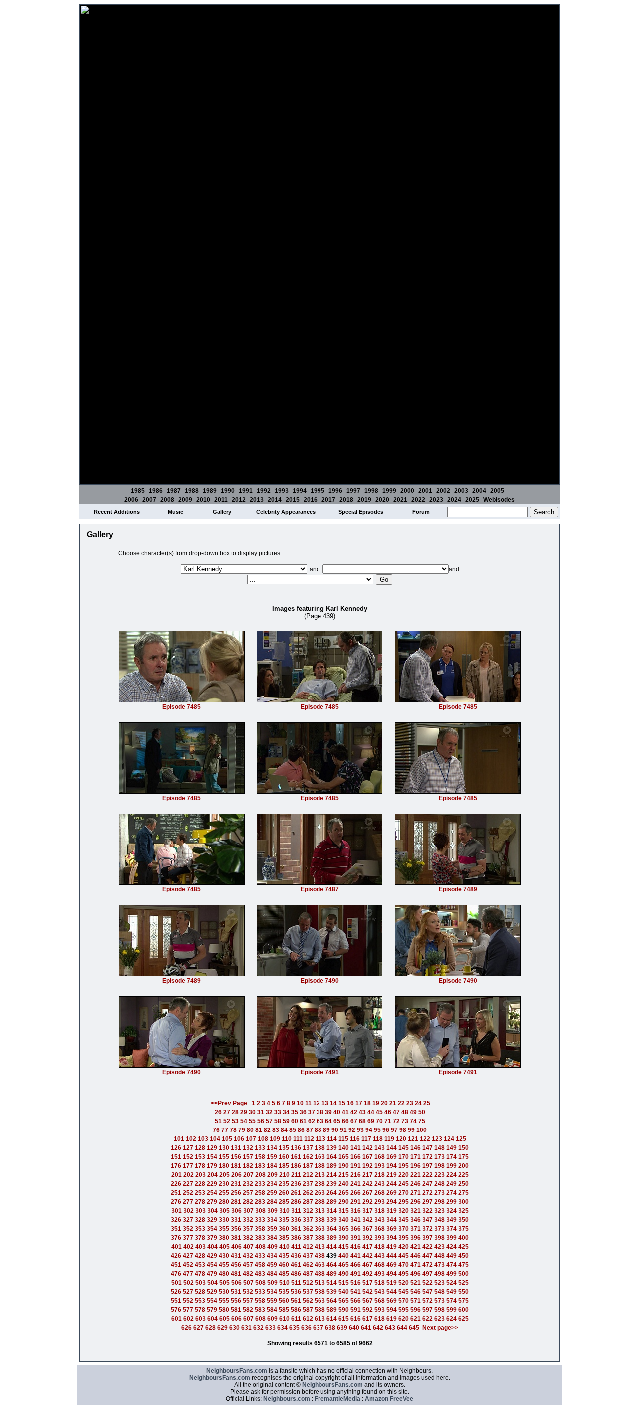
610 (284, 1318)
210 (284, 1174)
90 (334, 1130)
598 (439, 1309)
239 (331, 1183)
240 (343, 1183)
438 (320, 1255)
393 (379, 1237)
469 (391, 1264)
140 (343, 1147)
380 (224, 1237)
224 (451, 1174)
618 (379, 1318)
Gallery (222, 512)
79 (241, 1130)
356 (236, 1228)
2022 (418, 499)
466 (355, 1264)
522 (427, 1282)
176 (176, 1165)
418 (379, 1246)
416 (355, 1246)
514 (331, 1282)
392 (367, 1237)
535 (284, 1291)
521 (415, 1282)
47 (396, 1112)
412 (308, 1246)
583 (260, 1309)
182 (248, 1165)
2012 (239, 499)
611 (296, 1318)
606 (236, 1318)
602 (188, 1318)
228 (200, 1183)
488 (320, 1273)
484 (272, 1273)
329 (212, 1219)
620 (403, 1318)
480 (224, 1273)
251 (176, 1192)
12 (316, 1103)
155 (224, 1156)
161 (296, 1156)
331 (236, 1219)
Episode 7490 (320, 980)
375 (463, 1228)
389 (331, 1237)
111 (298, 1138)
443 (379, 1255)
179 (212, 1165)
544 (391, 1291)
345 (403, 1219)
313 (320, 1210)
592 (367, 1309)
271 (415, 1192)
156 (236, 1156)
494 (391, 1273)
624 (451, 1318)
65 (336, 1121)
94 (368, 1130)
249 (451, 1183)
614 (331, 1318)
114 (332, 1138)
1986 (156, 490)
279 (212, 1201)
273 (439, 1192)
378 (200, 1237)
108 (263, 1138)
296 (415, 1201)
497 (427, 1273)
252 (188, 1192)
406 (236, 1246)
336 (296, 1219)
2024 (454, 499)
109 (275, 1138)
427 (188, 1255)
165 (343, 1156)
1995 (317, 490)
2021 (400, 499)
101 (179, 1138)
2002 (443, 490)
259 (272, 1192)
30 (252, 1112)
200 (463, 1165)
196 (415, 1165)
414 (331, 1246)
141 (355, 1147)
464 (331, 1264)
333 (260, 1219)
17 (358, 1103)
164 (331, 1156)
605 (224, 1318)
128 (200, 1147)
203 (200, 1174)
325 (463, 1210)
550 (463, 1291)
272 (427, 1192)
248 (439, 1183)
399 (451, 1237)
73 (404, 1121)
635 (294, 1327)
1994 (300, 490)
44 (370, 1112)
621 (415, 1318)
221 (415, 1174)
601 (176, 1318)
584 (272, 1309)
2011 (221, 499)
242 (367, 1183)
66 (345, 1121)
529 (212, 1291)
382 (248, 1237)
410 (284, 1246)
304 (212, 1210)
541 (355, 1291)
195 (403, 1165)
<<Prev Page (229, 1103)
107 (251, 1138)
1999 (389, 490)
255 (224, 1192)
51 (218, 1121)
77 (224, 1130)
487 (308, 1273)
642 (378, 1327)
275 (463, 1192)
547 (427, 1291)
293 (379, 1201)
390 (343, 1237)
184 (272, 1165)
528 (200, 1291)
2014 (275, 499)
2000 (407, 490)
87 (309, 1130)
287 (308, 1201)
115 (343, 1138)
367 (367, 1228)
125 (461, 1138)
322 (427, 1210)
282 (248, 1201)
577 (188, 1309)
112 (309, 1138)
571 (415, 1300)
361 (296, 1228)
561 (296, 1300)
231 (236, 1183)
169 (391, 1156)
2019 (364, 499)
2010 (203, 499)
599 (451, 1309)
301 (176, 1210)
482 (248, 1273)
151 (176, 1156)
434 (272, 1255)
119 (389, 1138)
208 (260, 1174)
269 (391, 1192)
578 (200, 1309)
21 (392, 1103)
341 (355, 1219)
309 (272, 1210)
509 (272, 1282)
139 (331, 1147)
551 (176, 1300)
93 (360, 1130)
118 (378, 1138)
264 (331, 1192)
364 (331, 1228)
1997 (353, 490)
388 (320, 1237)
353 (200, 1228)
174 (451, 1156)
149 (451, 1147)
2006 (131, 499)
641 (366, 1327)
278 (200, 1201)
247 (427, 1183)
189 (331, 1165)
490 (343, 1273)
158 (260, 1156)
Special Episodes (360, 512)
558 (260, 1300)
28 (235, 1112)
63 (320, 1121)
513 (320, 1282)
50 (421, 1112)
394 (391, 1237)
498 (439, 1273)
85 (292, 1130)
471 (415, 1264)
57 (269, 1121)
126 (176, 1147)
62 (311, 1121)
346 (415, 1219)
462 (308, 1264)
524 (451, 1282)
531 (236, 1291)
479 (212, 1273)
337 (308, 1219)
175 (463, 1156)
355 (224, 1228)
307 (248, 1210)
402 (188, 1246)
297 (427, 1201)
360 (284, 1228)
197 (427, 1165)
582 (248, 1309)
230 (224, 1183)
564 (331, 1300)
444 (391, 1255)
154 (212, 1156)
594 (391, 1309)
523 (439, 1282)
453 (200, 1264)
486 (296, 1273)
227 (188, 1183)
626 (186, 1327)
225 (463, 1174)
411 (296, 1246)
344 (391, 1219)
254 (212, 1192)
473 (439, 1264)
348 (439, 1219)
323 (439, 1210)
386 (296, 1237)
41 (345, 1112)
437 (308, 1255)
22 (401, 1103)
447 (427, 1255)
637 (318, 1327)
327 (188, 1219)
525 (463, 1282)
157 (248, 1156)
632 (258, 1327)
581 (236, 1309)
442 (367, 1255)
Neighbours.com (286, 1398)
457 (248, 1264)
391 (355, 1237)
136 (296, 1147)
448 (439, 1255)
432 (248, 1255)
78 (233, 1130)
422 (427, 1246)
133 (260, 1147)
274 (451, 1192)
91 (343, 1130)
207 (248, 1174)
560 (284, 1300)
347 (427, 1219)
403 (200, 1246)
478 (200, 1273)
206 (236, 1174)
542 (367, 1291)
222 (427, 1174)
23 (409, 1103)
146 (415, 1147)
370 (403, 1228)
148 (439, 1147)
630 (234, 1327)
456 (236, 1264)
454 (212, 1264)
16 (350, 1103)
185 (284, 1165)
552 (188, 1300)
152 (188, 1156)
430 (224, 1255)
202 (188, 1174)
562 (308, 1300)
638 (330, 1327)
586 (296, 1309)
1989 (210, 490)
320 (403, 1210)
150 (463, 1147)
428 (200, 1255)
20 (384, 1103)
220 (403, 1174)
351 (176, 1228)
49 (413, 1112)
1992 (264, 490)
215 (343, 1174)
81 (258, 1130)
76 (216, 1130)
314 (331, 1210)
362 (308, 1228)
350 (463, 1219)
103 (203, 1138)
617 (367, 1318)
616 (355, 1318)
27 (226, 1112)
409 (272, 1246)
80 (250, 1130)
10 (300, 1103)
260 (284, 1192)
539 (331, 1291)
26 (218, 1112)
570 (403, 1300)
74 (413, 1121)
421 (415, 1246)
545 (403, 1291)
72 (396, 1121)
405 (224, 1246)
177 (188, 1165)
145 (403, 1147)
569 (391, 1300)
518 (379, 1282)
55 (252, 1121)
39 (328, 1112)
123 (437, 1138)
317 (367, 1210)
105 (227, 1138)
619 (391, 1318)
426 (176, 1255)
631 (246, 1327)
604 (212, 1318)
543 (379, 1291)
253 (200, 1192)
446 (415, 1255)
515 (343, 1282)
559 (272, 1300)
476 (176, 1273)
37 (311, 1112)
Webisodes (499, 499)
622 (427, 1318)
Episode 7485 (181, 706)
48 (404, 1112)
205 (224, 1174)
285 (284, 1201)
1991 (246, 490)
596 (415, 1309)
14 (333, 1103)
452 (188, 1264)
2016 (311, 499)
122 (425, 1138)
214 (331, 1174)
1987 (174, 490)
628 (210, 1327)
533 (260, 1291)
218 (379, 1174)
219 (391, 1174)
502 (188, 1282)
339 (331, 1219)
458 (260, 1264)
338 (320, 1219)
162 (308, 1156)
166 (355, 1156)
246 (415, 1183)
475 (463, 1264)
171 (415, 1156)
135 (284, 1147)
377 (188, 1237)
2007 (149, 499)
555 (224, 1300)
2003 (461, 490)
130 (224, 1147)
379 (212, 1237)
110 (287, 1138)
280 (224, 1201)
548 (439, 1291)
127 (188, 1147)
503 (200, 1282)
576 (176, 1309)
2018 (346, 499)
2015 (293, 499)
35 (294, 1112)
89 (326, 1130)
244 (391, 1183)
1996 (335, 490)
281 (236, 1201)
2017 (328, 499)
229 (212, 1183)
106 (239, 1138)
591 (355, 1309)
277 (188, 1201)
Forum (421, 512)
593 (379, 1309)
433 (260, 1255)
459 (272, 1264)
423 (439, 1246)
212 (308, 1174)
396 (415, 1237)
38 (320, 1112)
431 (236, 1255)
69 (370, 1121)
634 (282, 1327)
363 (320, 1228)
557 (248, 1300)
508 (260, 1282)
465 (343, 1264)
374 (451, 1228)
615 (343, 1318)
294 (391, 1201)
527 (188, 1291)
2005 (497, 490)
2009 (185, 499)
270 (403, 1192)
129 (212, 1147)
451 (176, 1264)
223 (439, 1174)
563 (320, 1300)
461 (296, 1264)
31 (260, 1112)
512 (308, 1282)
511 (296, 1282)
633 (270, 1327)
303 (200, 1210)
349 (451, 1219)
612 (308, 1318)
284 (272, 1201)
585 (284, 1309)
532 (248, 1291)
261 (296, 1192)
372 (427, 1228)
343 (379, 1219)
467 (367, 1264)
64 (328, 1121)
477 (188, 1273)
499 (451, 1273)
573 (439, 1300)
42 (353, 1112)
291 (355, 1201)
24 (418, 1103)
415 (343, 1246)
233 (260, 1183)
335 (284, 1219)
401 (176, 1246)
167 (367, 1156)
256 (236, 1192)
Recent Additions (117, 512)
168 (379, 1156)
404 (212, 1246)
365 (343, 1228)
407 (248, 1246)
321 (415, 1210)
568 (379, 1300)
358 (260, 1228)
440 (343, 1255)
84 (284, 1130)
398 (439, 1237)
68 (362, 1121)
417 (367, 1246)
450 (463, 1255)
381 (236, 1237)
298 (439, 1201)
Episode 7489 (458, 889)
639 (342, 1327)
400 (463, 1237)
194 (391, 1165)
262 (308, 1192)
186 (296, 1165)
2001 (425, 490)
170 (403, 1156)
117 (366, 1138)
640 (354, 1327)
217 (367, 1174)
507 (248, 1282)
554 (212, 1300)
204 (212, 1174)
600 (463, 1309)
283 (260, 1201)
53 (235, 1121)
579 (212, 1309)
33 (277, 1112)
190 (343, 1165)
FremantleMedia (337, 1398)
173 (439, 1156)
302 (188, 1210)
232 (248, 1183)
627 (198, 1327)
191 (355, 1165)
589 (331, 1309)
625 (463, 1318)
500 (463, 1273)
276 (176, 1201)
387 (308, 1237)
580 (224, 1309)
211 (296, 1174)
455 (224, 1264)
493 (379, 1273)
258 (260, 1192)
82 (267, 1130)
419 (391, 1246)
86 (301, 1130)
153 (200, 1156)
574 (451, 1300)
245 (403, 1183)
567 (367, 1300)
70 (379, 1121)
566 (355, 1300)
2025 (472, 499)
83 (275, 1130)
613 (320, 1318)
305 (224, 1210)
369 (391, 1228)
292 (367, 1201)
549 (451, 1291)
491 (355, 1273)
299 (451, 1201)
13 (324, 1103)
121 (413, 1138)
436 (296, 1255)
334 (272, 1219)
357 (248, 1228)
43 (362, 1112)
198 (439, 1165)
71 (387, 1121)
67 (353, 1121)
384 (272, 1237)
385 (284, 1237)
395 (403, 1237)
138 (320, 1147)
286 (296, 1201)
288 (320, 1201)
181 (236, 1165)
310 (284, 1210)
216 (355, 1174)
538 (320, 1291)
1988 (192, 490)
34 (286, 1112)
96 (385, 1130)
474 (451, 1264)
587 (308, 1309)
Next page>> (440, 1327)
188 (320, 1165)
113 (320, 1138)
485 (284, 1273)
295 (403, 1201)
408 (260, 1246)
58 (277, 1121)
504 (212, 1282)
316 (355, 1210)
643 (390, 1327)
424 (451, 1246)
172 (427, 1156)
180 (224, 1165)
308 (260, 1210)
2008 (167, 499)
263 (320, 1192)
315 (343, 1210)
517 (367, 1282)
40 (336, 1112)
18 (367, 1103)
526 (176, 1291)
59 (286, 1121)
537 (308, 1291)
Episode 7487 (320, 889)
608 (260, 1318)
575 (463, 1300)
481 (236, 1273)
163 (320, 1156)
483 (260, 1273)
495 (403, 1273)
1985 (138, 490)
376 (176, 1237)
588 (320, 1309)
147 (427, 1147)
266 (355, 1192)
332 (248, 1219)
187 (308, 1165)
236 (296, 1183)
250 (463, 1183)
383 (260, 1237)
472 (427, 1264)
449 (451, 1255)
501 (176, 1282)
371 (415, 1228)
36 (303, 1112)
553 (200, 1300)
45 (379, 1112)
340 (343, 1219)
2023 (436, 499)
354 (212, 1228)
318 (379, 1210)
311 (296, 1210)
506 (236, 1282)
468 (379, 1264)
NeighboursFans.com (236, 1370)
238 (320, 1183)
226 (176, 1183)
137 (308, 1147)
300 (463, 1201)
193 (379, 1165)
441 (355, 1255)
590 (343, 1309)
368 (379, 1228)
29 (243, 1112)
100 (421, 1130)
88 (318, 1130)
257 (248, 1192)
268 (379, 1192)
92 (351, 1130)
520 (403, 1282)
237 (308, 1183)
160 (284, 1156)
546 (415, 1291)
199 (451, 1165)
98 (402, 1130)
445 (403, 1255)
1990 (228, 490)
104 (215, 1138)
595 (403, 1309)
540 (343, 1291)
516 (355, 1282)
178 (200, 1165)
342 (367, 1219)
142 (367, 1147)
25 (426, 1103)
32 (269, 1112)
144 (391, 1147)
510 (284, 1282)
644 (402, 1327)
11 (308, 1103)
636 (306, 1327)
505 (224, 1282)
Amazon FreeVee (389, 1398)
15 (341, 1103)
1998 (371, 490)
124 (449, 1138)
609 (272, 1318)
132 (248, 1147)
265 (343, 1192)
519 (391, 1282)
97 (394, 1130)
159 (272, 1156)
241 (355, 1183)
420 (403, 1246)
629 (222, 1327)
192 (367, 1165)
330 (224, 1219)
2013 (257, 499)
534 (272, 1291)
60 (294, 1121)
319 (391, 1210)
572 (427, 1300)
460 (284, 1264)
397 (427, 1237)
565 (343, 1300)
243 (379, 1183)
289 (331, 1201)
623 (439, 1318)
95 (377, 1130)
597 (427, 1309)
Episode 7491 (320, 1072)
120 (401, 1138)
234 (272, 1183)
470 (403, 1264)
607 (248, 1318)
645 (414, 1327)
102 (191, 1138)
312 (308, 1210)
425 (463, 1246)
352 (188, 1228)
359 (272, 1228)
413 (320, 1246)
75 (421, 1121)
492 (367, 1273)
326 (176, 1219)
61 (303, 1121)
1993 (282, 490)
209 (272, 1174)
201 (176, 1174)
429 (212, 1255)
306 (236, 1210)
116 (355, 1138)
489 (331, 1273)
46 (387, 1112)
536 (296, 1291)
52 (226, 1121)
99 (411, 1130)
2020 (382, 499)
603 (200, 1318)
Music (175, 512)
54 (243, 1121)
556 (236, 1300)
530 (224, 1291)
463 (320, 1264)
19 (375, 1103)
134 (272, 1147)
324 (451, 1210)
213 (320, 1174)
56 (260, 1121)
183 (260, 1165)
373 (439, 1228)
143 (379, 1147)
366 (355, 1228)
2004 (479, 490)
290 (343, 1201)
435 (284, 1255)
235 (284, 1183)
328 (200, 1219)
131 (236, 1147)
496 (415, 1273)
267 (367, 1192)
